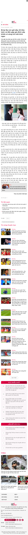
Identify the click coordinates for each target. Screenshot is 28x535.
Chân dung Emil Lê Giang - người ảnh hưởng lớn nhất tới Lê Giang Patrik (19, 232)
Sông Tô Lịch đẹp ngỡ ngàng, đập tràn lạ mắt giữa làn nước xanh (9, 488)
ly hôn (13, 92)
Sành (16, 499)
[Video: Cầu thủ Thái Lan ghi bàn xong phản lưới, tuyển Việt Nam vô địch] (6, 312)
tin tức (13, 427)
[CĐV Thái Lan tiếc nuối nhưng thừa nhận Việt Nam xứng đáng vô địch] (6, 252)
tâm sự (24, 442)
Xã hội (16, 497)
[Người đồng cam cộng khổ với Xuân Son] (6, 372)
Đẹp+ (16, 494)
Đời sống (5, 24)
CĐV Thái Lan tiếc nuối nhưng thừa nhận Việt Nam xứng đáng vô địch (19, 252)
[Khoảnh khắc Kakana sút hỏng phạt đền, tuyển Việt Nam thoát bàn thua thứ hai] (6, 322)
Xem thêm (14, 377)
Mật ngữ (4, 499)
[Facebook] (17, 520)
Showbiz (4, 494)
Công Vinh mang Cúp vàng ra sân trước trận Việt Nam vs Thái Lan (19, 363)
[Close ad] (27, 1)
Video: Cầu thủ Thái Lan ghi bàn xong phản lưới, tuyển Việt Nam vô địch (19, 313)
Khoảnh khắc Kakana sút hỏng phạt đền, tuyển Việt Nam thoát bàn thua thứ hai (19, 322)
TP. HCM (3, 526)
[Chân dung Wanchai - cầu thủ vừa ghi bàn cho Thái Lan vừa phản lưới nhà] (6, 272)
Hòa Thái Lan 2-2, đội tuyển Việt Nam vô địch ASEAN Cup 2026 (19, 330)
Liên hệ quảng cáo (10, 519)
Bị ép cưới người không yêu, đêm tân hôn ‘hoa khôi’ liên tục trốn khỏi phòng (14, 188)
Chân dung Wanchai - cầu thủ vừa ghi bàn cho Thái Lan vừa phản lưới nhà (19, 273)
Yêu (10, 184)
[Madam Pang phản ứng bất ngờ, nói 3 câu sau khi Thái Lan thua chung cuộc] (6, 281)
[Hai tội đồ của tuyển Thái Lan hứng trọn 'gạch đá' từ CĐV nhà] (6, 291)
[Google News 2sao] (8, 222)
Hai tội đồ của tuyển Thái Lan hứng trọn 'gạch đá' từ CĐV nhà (19, 291)
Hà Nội (2, 522)
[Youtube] (20, 520)
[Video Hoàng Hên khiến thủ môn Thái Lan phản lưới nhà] (6, 353)
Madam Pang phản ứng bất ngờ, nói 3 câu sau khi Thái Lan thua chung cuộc (19, 282)
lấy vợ (8, 218)
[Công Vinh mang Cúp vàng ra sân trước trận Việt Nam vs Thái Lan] (6, 362)
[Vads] (27, 20)
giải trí (21, 437)
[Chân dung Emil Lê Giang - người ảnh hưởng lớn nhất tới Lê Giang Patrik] (6, 232)
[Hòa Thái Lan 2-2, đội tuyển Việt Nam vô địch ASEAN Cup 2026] (6, 330)
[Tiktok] (23, 520)
